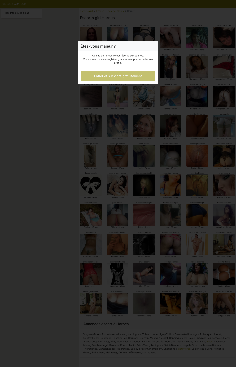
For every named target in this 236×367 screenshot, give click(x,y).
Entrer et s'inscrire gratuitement (118, 76)
